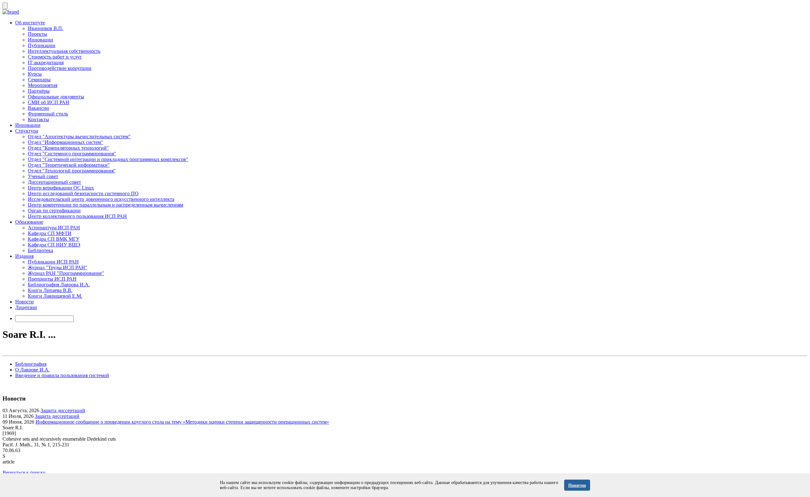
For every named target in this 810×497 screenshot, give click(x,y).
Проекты (37, 34)
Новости (24, 301)
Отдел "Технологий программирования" (72, 170)
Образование (29, 222)
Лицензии (26, 307)
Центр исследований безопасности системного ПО (83, 193)
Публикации (41, 45)
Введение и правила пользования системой (62, 375)
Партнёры (39, 91)
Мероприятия (42, 85)
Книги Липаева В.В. (50, 290)
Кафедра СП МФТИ (50, 233)
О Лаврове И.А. (32, 369)
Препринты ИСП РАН (52, 279)
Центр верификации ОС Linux (61, 187)
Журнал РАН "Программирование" (66, 273)
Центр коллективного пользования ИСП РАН (77, 216)
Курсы (35, 74)
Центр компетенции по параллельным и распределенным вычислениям (105, 205)
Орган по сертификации (54, 210)
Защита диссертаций (62, 410)
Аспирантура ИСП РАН (54, 227)
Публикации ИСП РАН (53, 261)
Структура (26, 131)
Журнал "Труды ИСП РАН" (57, 267)
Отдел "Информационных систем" (65, 142)
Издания (24, 256)
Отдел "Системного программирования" (72, 153)
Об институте (30, 22)
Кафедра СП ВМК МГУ (53, 239)
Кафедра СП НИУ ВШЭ (54, 244)
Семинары (39, 79)
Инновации (40, 39)
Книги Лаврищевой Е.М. (55, 296)
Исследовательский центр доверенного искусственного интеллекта (101, 199)
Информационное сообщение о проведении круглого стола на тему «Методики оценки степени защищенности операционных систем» (182, 422)
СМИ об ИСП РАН (48, 102)
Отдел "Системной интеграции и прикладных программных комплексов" (108, 159)
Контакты (38, 119)
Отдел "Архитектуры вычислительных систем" (79, 136)
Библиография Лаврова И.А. (59, 284)
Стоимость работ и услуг (55, 56)
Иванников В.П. (45, 28)
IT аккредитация (46, 62)
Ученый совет (43, 176)
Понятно (577, 485)
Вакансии (38, 108)
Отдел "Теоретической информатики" (69, 165)
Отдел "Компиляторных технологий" (68, 148)
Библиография (31, 364)
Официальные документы (56, 96)
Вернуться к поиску (24, 472)
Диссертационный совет (54, 182)
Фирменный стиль (48, 113)
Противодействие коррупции (59, 68)
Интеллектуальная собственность (64, 51)
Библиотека (40, 250)
